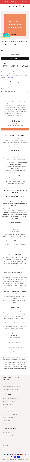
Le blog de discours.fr (8, 442)
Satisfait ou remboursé (8, 423)
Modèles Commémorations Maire (10, 389)
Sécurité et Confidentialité (9, 417)
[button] (2, 6)
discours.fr (9, 459)
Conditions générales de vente (10, 411)
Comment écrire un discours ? (9, 401)
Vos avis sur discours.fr (8, 435)
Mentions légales (6, 420)
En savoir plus (11, 77)
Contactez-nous (6, 432)
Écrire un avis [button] (15, 129)
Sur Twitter (5, 445)
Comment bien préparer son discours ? (11, 398)
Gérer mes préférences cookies (10, 414)
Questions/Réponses (7, 407)
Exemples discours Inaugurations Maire (12, 386)
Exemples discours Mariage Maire (10, 383)
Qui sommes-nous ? (7, 439)
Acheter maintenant (15, 58)
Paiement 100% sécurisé (8, 404)
